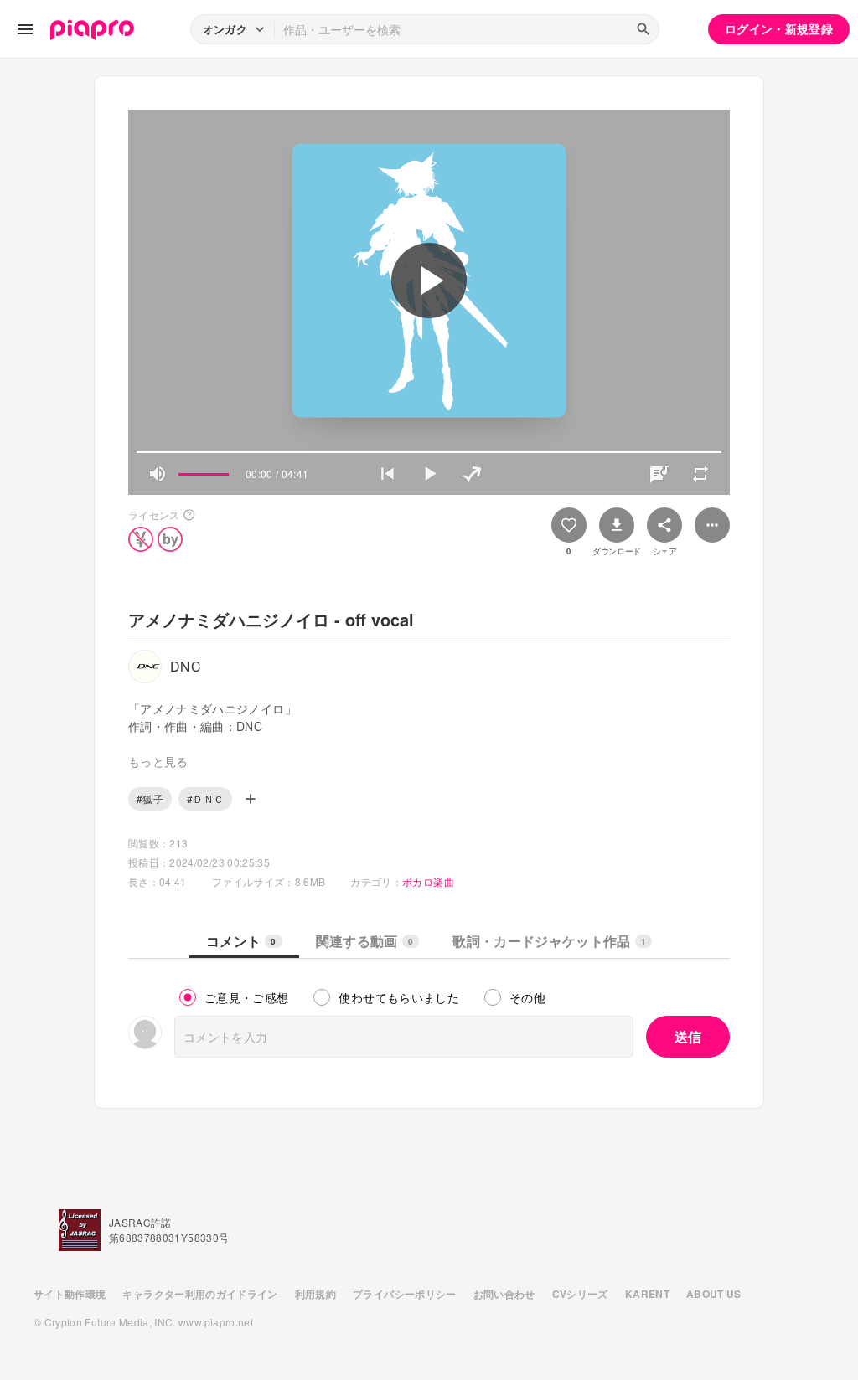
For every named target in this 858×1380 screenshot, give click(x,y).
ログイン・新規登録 (779, 28)
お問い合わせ (504, 1293)
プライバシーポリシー (405, 1293)
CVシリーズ (580, 1293)
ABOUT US (714, 1293)
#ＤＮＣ (205, 798)
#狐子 (150, 798)
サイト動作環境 (70, 1293)
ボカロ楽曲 (428, 881)
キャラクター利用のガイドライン (199, 1293)
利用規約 (315, 1293)
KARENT (647, 1293)
